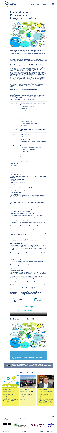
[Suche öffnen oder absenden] (50, 4)
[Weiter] (54, 409)
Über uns (38, 4)
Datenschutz (30, 431)
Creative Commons (50, 431)
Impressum (23, 431)
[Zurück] (51, 409)
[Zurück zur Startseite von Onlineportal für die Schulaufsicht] (7, 425)
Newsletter (32, 4)
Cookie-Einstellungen (40, 431)
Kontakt (44, 4)
